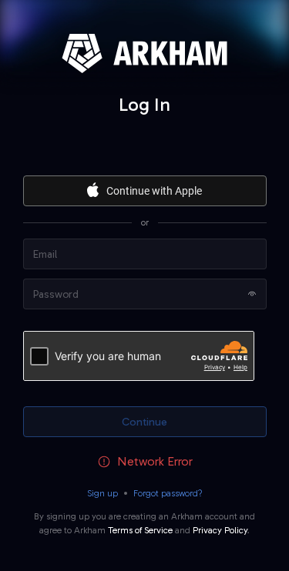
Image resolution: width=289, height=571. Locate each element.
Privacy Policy (220, 530)
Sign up (102, 493)
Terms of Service (140, 530)
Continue (144, 422)
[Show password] (252, 294)
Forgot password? (168, 493)
